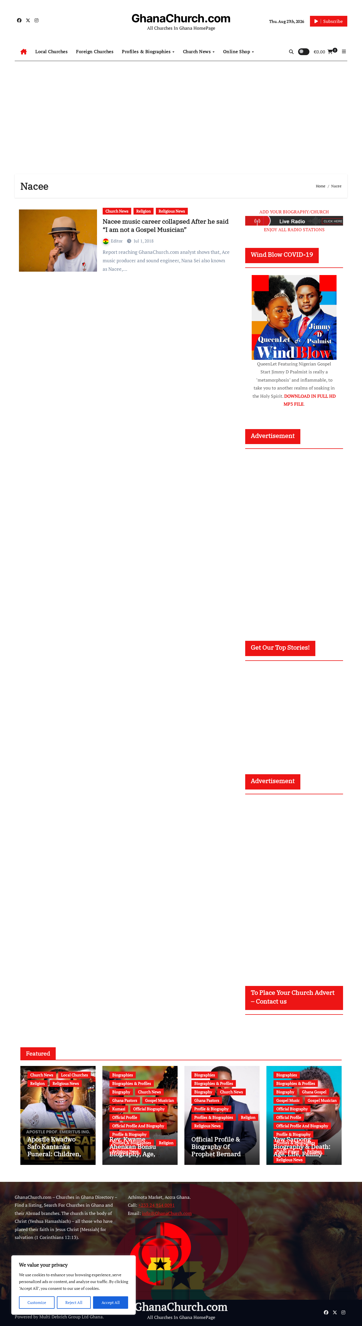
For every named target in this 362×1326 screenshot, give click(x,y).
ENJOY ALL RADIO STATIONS (294, 229)
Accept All (111, 1302)
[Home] (23, 51)
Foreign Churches (94, 51)
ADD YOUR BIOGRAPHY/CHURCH (294, 212)
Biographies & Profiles (131, 1083)
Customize (36, 1302)
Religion (143, 211)
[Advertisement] (181, 112)
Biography (121, 1091)
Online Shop (237, 51)
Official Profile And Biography (138, 1125)
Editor (117, 241)
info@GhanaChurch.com (167, 1213)
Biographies (122, 1075)
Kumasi (118, 1108)
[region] (73, 1285)
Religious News (172, 211)
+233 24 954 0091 (156, 1205)
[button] (344, 51)
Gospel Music (288, 1100)
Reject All (73, 1302)
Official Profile (124, 1117)
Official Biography (149, 1108)
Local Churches (51, 51)
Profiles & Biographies (147, 51)
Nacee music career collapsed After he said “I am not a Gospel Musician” (166, 225)
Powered (23, 1317)
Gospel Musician (159, 1100)
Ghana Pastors (124, 1100)
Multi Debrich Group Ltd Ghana (71, 1317)
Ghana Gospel (314, 1091)
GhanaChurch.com (181, 18)
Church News (197, 51)
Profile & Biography (129, 1134)
